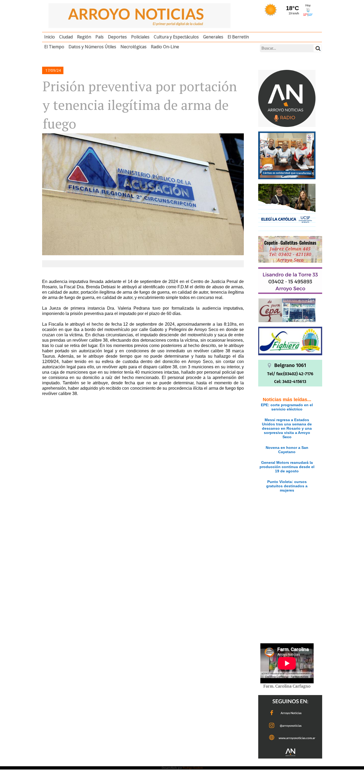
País (99, 37)
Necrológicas (133, 47)
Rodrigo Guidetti (193, 767)
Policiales (140, 37)
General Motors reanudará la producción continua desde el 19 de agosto (287, 466)
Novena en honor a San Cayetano (287, 449)
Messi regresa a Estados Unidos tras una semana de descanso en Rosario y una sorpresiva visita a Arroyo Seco (287, 428)
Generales (213, 37)
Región (84, 37)
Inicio (49, 37)
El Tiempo (54, 47)
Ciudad (66, 37)
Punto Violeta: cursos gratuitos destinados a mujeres (287, 486)
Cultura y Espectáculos (176, 37)
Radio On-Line (165, 47)
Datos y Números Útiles (92, 47)
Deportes (117, 37)
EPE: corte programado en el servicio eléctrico (287, 407)
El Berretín (238, 37)
